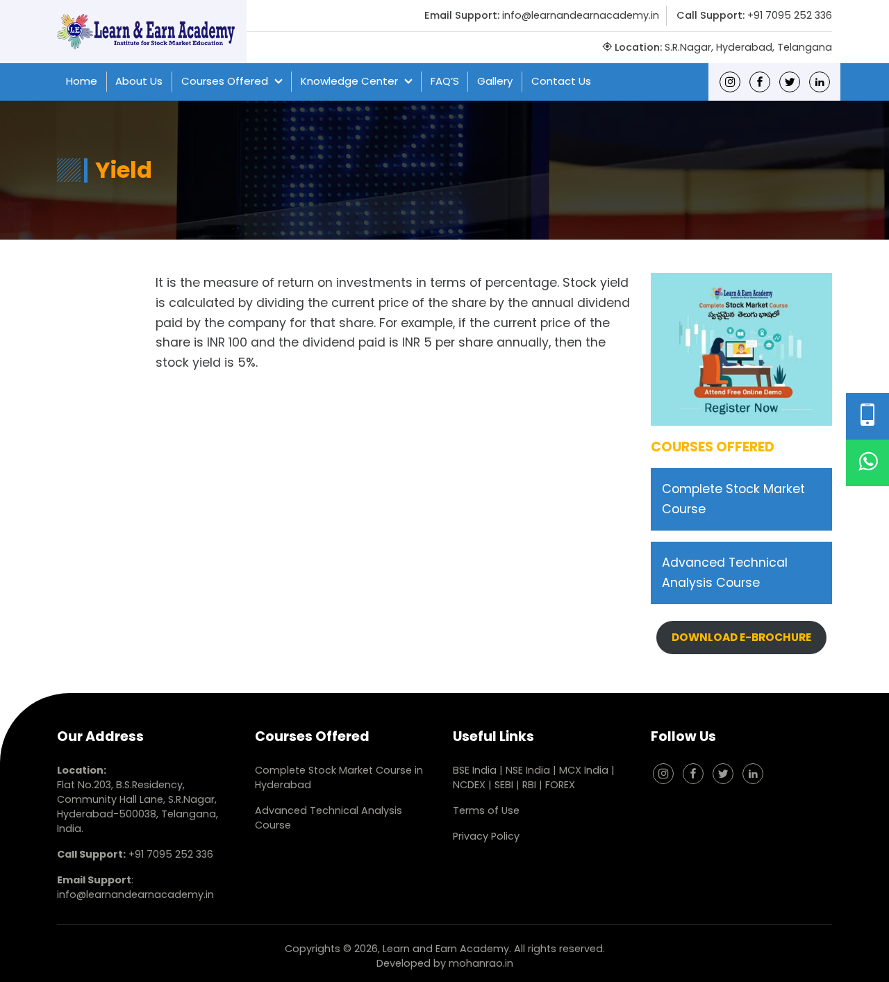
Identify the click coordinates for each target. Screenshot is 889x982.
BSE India (475, 770)
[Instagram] (730, 81)
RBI (529, 785)
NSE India (528, 770)
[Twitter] (790, 81)
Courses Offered (224, 81)
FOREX (560, 785)
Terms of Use (486, 810)
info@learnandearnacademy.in (580, 15)
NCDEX (470, 785)
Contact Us (561, 81)
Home (81, 81)
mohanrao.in (481, 963)
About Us (139, 81)
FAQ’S (445, 81)
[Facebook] (760, 81)
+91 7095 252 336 (789, 15)
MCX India (583, 770)
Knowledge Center (349, 81)
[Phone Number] (867, 416)
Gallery (495, 81)
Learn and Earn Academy (446, 949)
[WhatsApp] (867, 463)
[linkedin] (819, 81)
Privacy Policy (486, 836)
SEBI (504, 785)
